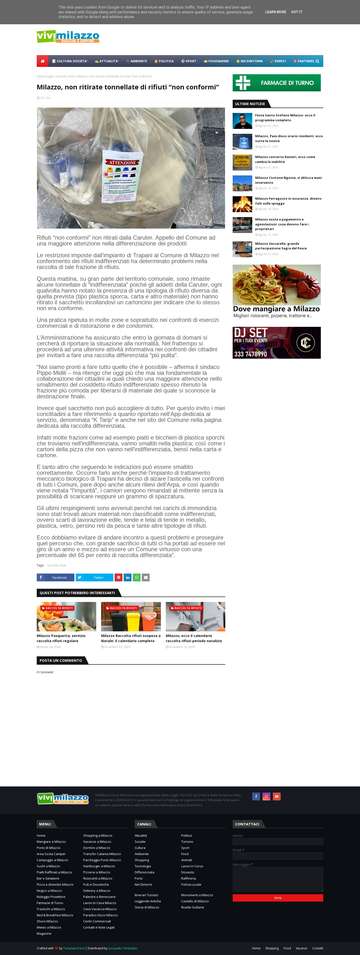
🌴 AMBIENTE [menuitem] (136, 61)
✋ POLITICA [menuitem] (164, 61)
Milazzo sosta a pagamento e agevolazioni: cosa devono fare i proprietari (282, 224)
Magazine (44, 933)
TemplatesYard (73, 948)
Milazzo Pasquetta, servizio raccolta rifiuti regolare (61, 638)
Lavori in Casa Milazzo (99, 903)
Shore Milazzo (47, 921)
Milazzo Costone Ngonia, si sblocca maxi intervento (288, 180)
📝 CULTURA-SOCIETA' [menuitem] (69, 61)
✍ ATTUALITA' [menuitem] (107, 61)
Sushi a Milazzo (48, 866)
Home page (45, 76)
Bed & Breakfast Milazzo (55, 915)
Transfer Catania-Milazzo (102, 854)
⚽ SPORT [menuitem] (188, 61)
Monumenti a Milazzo (197, 895)
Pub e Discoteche (96, 884)
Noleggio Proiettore (51, 896)
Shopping (142, 860)
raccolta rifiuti (65, 76)
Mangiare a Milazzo (51, 841)
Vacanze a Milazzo (97, 841)
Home (41, 835)
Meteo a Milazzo (49, 927)
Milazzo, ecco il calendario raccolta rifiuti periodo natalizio (194, 638)
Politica (186, 835)
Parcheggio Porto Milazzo (102, 860)
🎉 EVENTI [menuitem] (278, 61)
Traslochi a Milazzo (51, 909)
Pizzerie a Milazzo (96, 872)
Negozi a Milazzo (49, 890)
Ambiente (142, 854)
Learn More (275, 12)
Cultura (140, 847)
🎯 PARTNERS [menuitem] (303, 61)
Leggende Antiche (148, 901)
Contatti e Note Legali (99, 927)
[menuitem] (42, 61)
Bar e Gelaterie (48, 878)
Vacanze (301, 948)
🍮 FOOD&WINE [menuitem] (216, 61)
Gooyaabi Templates (122, 948)
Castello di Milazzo (195, 901)
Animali (186, 860)
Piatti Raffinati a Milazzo (54, 872)
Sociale (140, 841)
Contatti (317, 948)
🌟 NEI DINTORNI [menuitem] (249, 61)
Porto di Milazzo (48, 847)
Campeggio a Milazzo (52, 860)
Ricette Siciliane (192, 907)
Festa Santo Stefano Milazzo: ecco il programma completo (285, 117)
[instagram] (266, 796)
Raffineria (188, 878)
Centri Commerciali (97, 921)
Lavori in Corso (192, 866)
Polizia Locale (191, 884)
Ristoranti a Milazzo (97, 878)
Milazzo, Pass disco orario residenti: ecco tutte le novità (289, 138)
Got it (296, 12)
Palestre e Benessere (99, 896)
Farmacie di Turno (50, 903)
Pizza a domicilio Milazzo (55, 884)
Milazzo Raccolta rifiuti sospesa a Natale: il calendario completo (131, 638)
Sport (185, 847)
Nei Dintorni (143, 884)
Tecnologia (143, 866)
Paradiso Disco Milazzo (100, 915)
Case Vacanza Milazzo (100, 909)
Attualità (141, 835)
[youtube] (277, 796)
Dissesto (187, 872)
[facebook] (256, 796)
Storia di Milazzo (147, 907)
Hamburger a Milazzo (99, 866)
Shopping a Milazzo (97, 835)
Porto (139, 878)
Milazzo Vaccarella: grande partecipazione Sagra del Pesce (281, 246)
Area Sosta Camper (51, 854)
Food (185, 854)
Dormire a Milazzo (96, 847)
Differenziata (144, 872)
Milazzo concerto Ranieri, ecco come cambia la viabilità (285, 159)
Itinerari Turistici (146, 895)
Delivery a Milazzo (96, 890)
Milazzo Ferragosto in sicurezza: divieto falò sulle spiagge (288, 201)
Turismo (187, 841)
